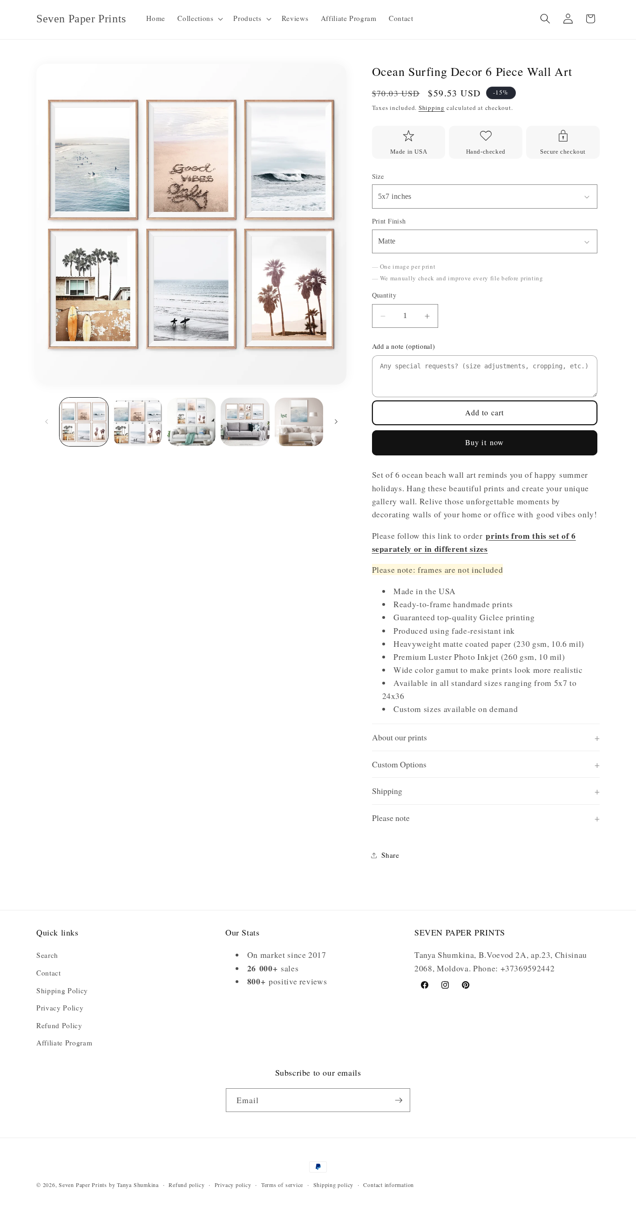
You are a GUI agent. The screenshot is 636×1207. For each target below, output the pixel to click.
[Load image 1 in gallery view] (84, 422)
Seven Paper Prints (83, 1184)
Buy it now (484, 443)
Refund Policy (59, 1025)
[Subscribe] (398, 1100)
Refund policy (186, 1184)
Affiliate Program (64, 1042)
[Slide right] (336, 422)
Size (378, 176)
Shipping (432, 108)
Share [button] (390, 855)
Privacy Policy (59, 1007)
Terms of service (282, 1184)
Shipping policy (333, 1184)
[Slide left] (46, 422)
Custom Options (399, 764)
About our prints (399, 737)
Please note (391, 818)
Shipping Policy (62, 990)
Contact (48, 972)
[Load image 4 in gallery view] (245, 422)
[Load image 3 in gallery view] (191, 422)
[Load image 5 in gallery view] (299, 422)
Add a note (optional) (403, 346)
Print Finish (389, 221)
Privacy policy (233, 1184)
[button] (199, 18)
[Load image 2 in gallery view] (137, 422)
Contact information (388, 1184)
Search (47, 955)
